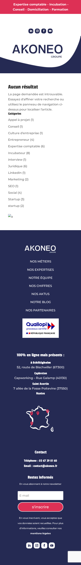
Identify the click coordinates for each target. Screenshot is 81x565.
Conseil (13, 126)
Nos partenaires (40, 310)
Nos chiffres (40, 286)
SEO (11, 186)
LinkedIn (15, 173)
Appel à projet (19, 120)
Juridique (15, 166)
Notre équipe (41, 278)
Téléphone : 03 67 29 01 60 (40, 461)
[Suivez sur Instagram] (37, 31)
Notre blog (40, 302)
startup (14, 206)
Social (12, 192)
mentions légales (40, 533)
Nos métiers (40, 261)
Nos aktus (40, 294)
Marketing (16, 179)
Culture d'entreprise (23, 133)
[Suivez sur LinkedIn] (30, 31)
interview (15, 159)
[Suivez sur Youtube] (50, 31)
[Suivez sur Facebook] (43, 31)
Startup (14, 199)
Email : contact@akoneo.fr (40, 466)
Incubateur (16, 153)
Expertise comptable (24, 146)
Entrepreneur (18, 139)
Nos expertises (40, 270)
